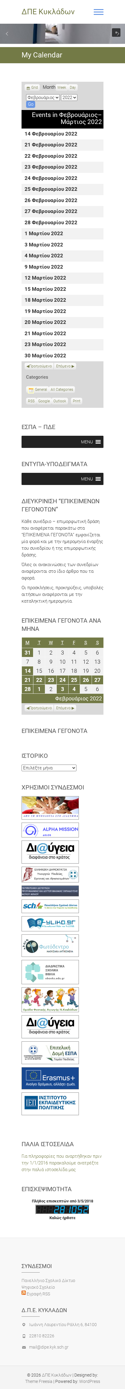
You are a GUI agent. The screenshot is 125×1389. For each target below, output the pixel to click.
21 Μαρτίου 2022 (45, 333)
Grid (34, 88)
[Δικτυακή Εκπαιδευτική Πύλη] (50, 919)
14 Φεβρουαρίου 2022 (51, 134)
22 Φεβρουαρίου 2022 (51, 156)
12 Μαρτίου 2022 (45, 278)
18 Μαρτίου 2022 (45, 300)
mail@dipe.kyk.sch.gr (49, 1347)
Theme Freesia (38, 1381)
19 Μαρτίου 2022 (45, 311)
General (41, 389)
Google (44, 401)
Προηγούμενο (40, 366)
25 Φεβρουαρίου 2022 (51, 189)
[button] (7, 33)
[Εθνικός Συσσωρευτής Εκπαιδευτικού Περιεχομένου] (50, 937)
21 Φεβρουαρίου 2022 (51, 145)
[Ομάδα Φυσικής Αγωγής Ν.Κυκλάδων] (50, 990)
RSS (31, 401)
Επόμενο (63, 366)
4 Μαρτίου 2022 (44, 256)
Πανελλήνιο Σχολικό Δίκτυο (48, 1280)
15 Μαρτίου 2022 (45, 289)
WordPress (89, 1381)
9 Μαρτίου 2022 (44, 267)
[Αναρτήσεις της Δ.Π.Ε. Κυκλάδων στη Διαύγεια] (50, 844)
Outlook (59, 401)
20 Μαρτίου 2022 (45, 322)
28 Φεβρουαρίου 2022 (51, 222)
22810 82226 (41, 1335)
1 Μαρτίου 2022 (44, 233)
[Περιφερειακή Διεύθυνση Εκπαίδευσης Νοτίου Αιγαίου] (50, 889)
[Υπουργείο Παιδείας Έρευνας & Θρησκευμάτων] (50, 870)
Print (77, 401)
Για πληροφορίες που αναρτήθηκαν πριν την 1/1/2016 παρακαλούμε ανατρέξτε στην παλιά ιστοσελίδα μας (62, 1162)
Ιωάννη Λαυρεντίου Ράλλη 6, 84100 (63, 1324)
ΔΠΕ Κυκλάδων (48, 11)
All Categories (62, 389)
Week (61, 87)
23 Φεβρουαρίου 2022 (51, 167)
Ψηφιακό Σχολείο (38, 1287)
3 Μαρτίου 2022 (44, 245)
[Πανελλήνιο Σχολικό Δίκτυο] (50, 903)
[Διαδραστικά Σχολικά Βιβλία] (50, 963)
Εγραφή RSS (38, 1293)
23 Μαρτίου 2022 (45, 344)
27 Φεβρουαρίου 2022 (51, 211)
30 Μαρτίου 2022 (45, 356)
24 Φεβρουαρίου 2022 (51, 178)
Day (73, 87)
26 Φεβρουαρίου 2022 (51, 200)
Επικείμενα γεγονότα (54, 730)
